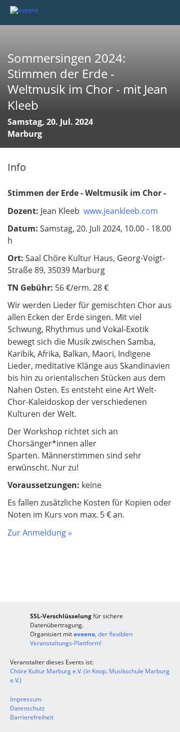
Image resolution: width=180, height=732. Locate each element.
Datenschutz (27, 708)
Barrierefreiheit (32, 717)
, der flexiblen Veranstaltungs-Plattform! (81, 638)
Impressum (26, 699)
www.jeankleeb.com (120, 210)
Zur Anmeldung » (40, 532)
